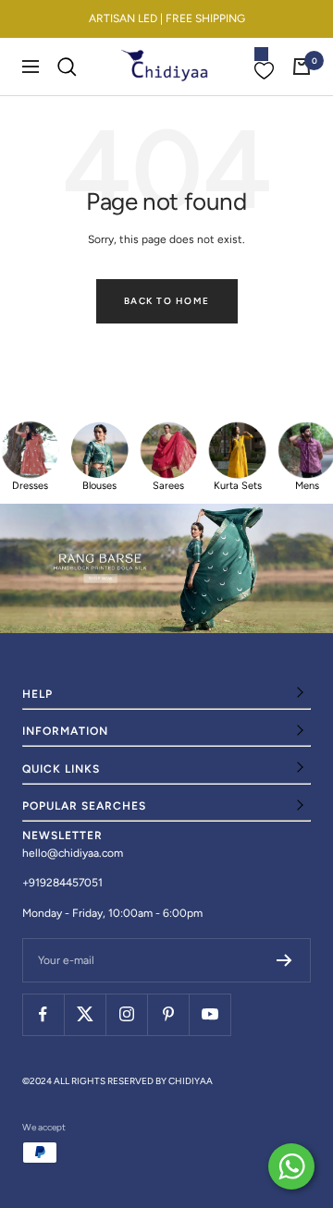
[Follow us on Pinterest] (168, 1014)
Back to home (167, 301)
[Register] (284, 960)
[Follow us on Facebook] (43, 1014)
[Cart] (301, 66)
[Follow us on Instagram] (126, 1014)
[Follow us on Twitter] (84, 1014)
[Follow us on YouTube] (209, 1014)
